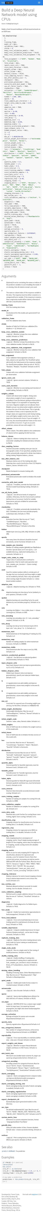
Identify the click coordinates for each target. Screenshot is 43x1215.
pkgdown (35, 1194)
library (6, 1164)
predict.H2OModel (8, 1151)
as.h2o (14, 1169)
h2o (3, 2)
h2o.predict (19, 1179)
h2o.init (6, 1167)
